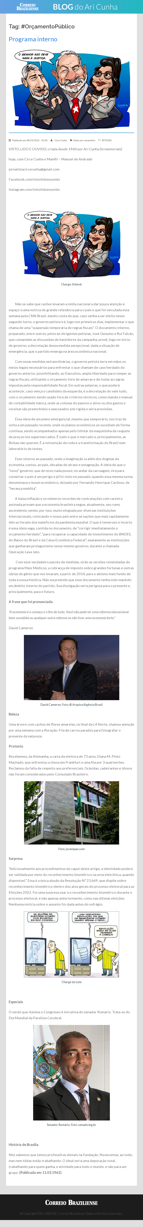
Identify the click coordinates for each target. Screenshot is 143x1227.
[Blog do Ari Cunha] (85, 6)
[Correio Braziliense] (30, 6)
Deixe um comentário (84, 140)
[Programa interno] (71, 88)
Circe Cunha (61, 140)
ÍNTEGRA (107, 140)
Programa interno (33, 39)
